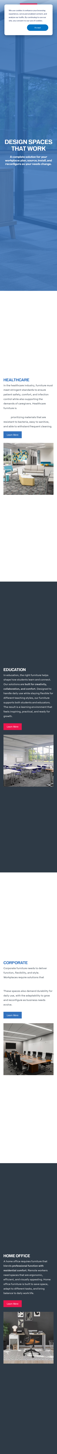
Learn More (12, 434)
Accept (37, 27)
